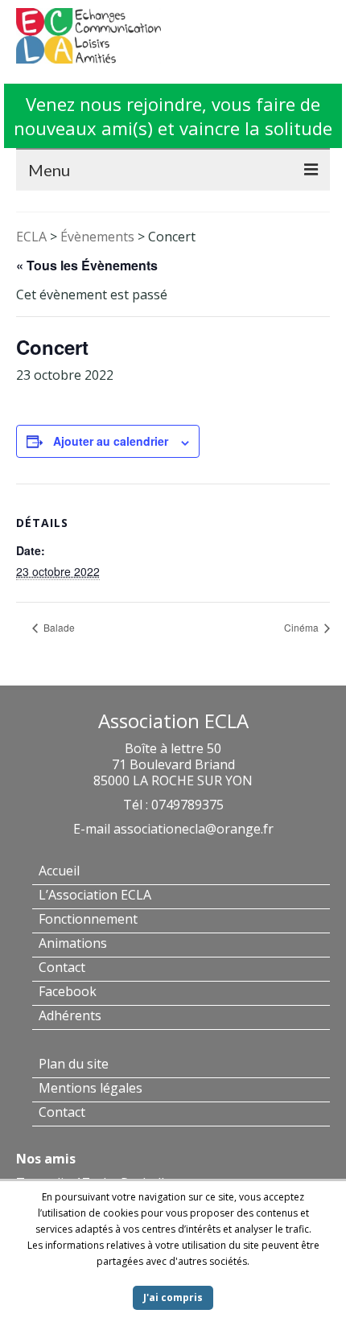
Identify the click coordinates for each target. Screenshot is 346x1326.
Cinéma (302, 627)
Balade (58, 627)
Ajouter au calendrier (110, 441)
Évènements (97, 236)
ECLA (31, 236)
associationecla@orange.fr (193, 829)
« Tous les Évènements (87, 265)
